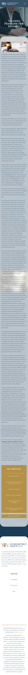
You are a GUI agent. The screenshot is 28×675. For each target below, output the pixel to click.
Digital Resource (19, 632)
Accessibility (14, 579)
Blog (14, 591)
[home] (9, 3)
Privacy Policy (14, 585)
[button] (25, 3)
